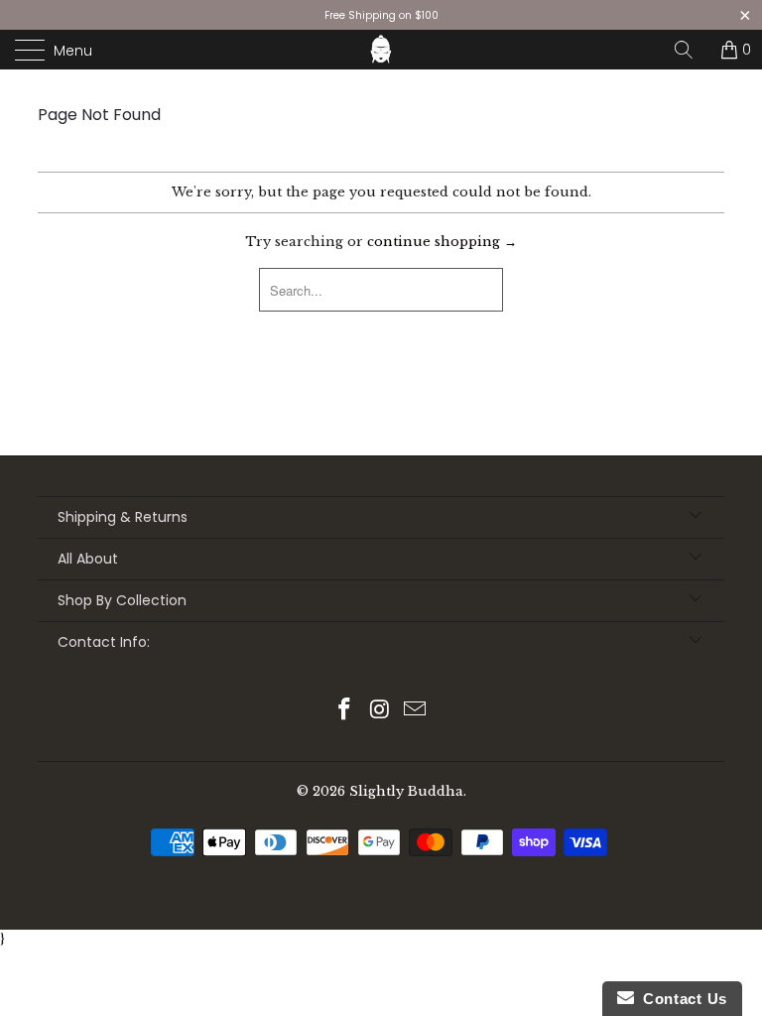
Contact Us (680, 998)
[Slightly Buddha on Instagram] (380, 711)
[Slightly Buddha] (381, 49)
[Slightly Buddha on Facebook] (344, 711)
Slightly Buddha (406, 791)
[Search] (690, 50)
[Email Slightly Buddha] (416, 711)
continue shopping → (442, 241)
